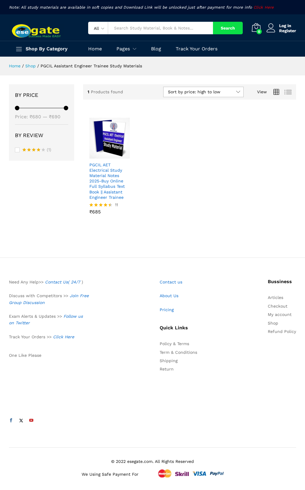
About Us (169, 295)
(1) (36, 150)
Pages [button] (123, 48)
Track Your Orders (196, 48)
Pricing (167, 309)
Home (95, 48)
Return (167, 369)
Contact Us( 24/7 (63, 282)
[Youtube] (31, 420)
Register (287, 30)
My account (280, 314)
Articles (275, 297)
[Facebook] (11, 420)
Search (228, 28)
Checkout (277, 306)
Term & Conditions (178, 352)
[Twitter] (21, 420)
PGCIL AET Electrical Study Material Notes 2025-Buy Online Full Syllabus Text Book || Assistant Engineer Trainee (107, 181)
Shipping (169, 360)
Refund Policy (282, 331)
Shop (273, 323)
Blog (156, 48)
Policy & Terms (174, 343)
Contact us (171, 282)
